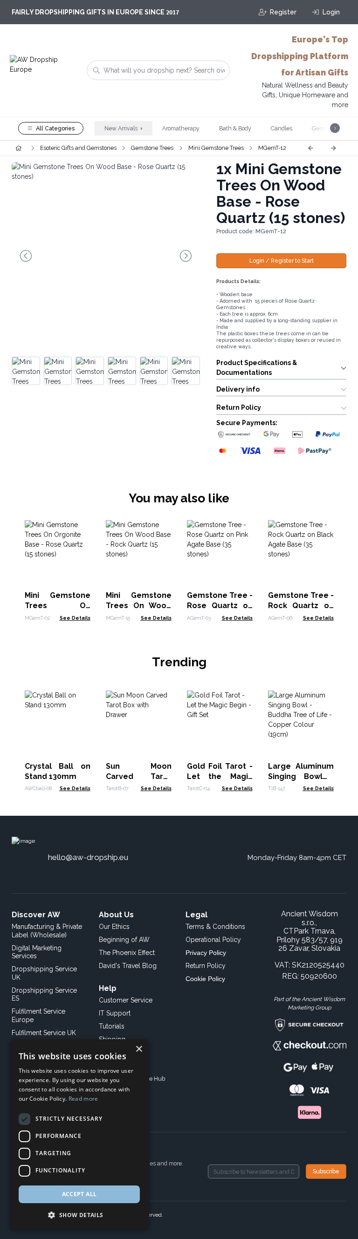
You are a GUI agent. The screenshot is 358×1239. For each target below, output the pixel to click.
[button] (79, 1214)
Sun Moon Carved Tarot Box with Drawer (139, 776)
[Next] (333, 148)
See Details (75, 618)
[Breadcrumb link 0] (18, 148)
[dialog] (79, 1134)
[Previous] (310, 148)
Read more (83, 1099)
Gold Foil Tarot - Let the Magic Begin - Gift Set (220, 776)
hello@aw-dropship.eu (88, 857)
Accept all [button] (79, 1194)
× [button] (138, 1049)
